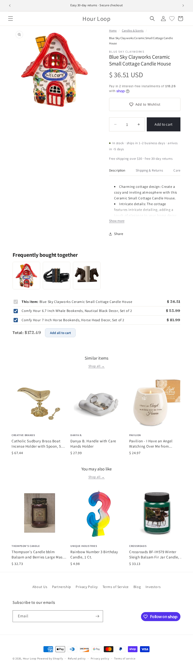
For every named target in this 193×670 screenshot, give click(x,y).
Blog (137, 586)
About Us (39, 586)
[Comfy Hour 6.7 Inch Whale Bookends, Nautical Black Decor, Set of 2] (56, 275)
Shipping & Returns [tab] (149, 170)
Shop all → (96, 366)
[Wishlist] (172, 18)
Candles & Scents (133, 30)
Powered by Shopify (50, 658)
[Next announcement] (183, 5)
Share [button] (118, 233)
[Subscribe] (97, 616)
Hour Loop (29, 658)
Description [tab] (117, 170)
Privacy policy (100, 658)
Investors (153, 586)
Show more (116, 221)
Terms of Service (116, 586)
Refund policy (77, 658)
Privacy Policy (87, 586)
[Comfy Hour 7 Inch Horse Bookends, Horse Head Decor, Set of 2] (87, 275)
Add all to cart (60, 332)
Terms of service (124, 658)
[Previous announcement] (9, 5)
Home (113, 30)
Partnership (61, 586)
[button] (10, 18)
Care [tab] (176, 170)
